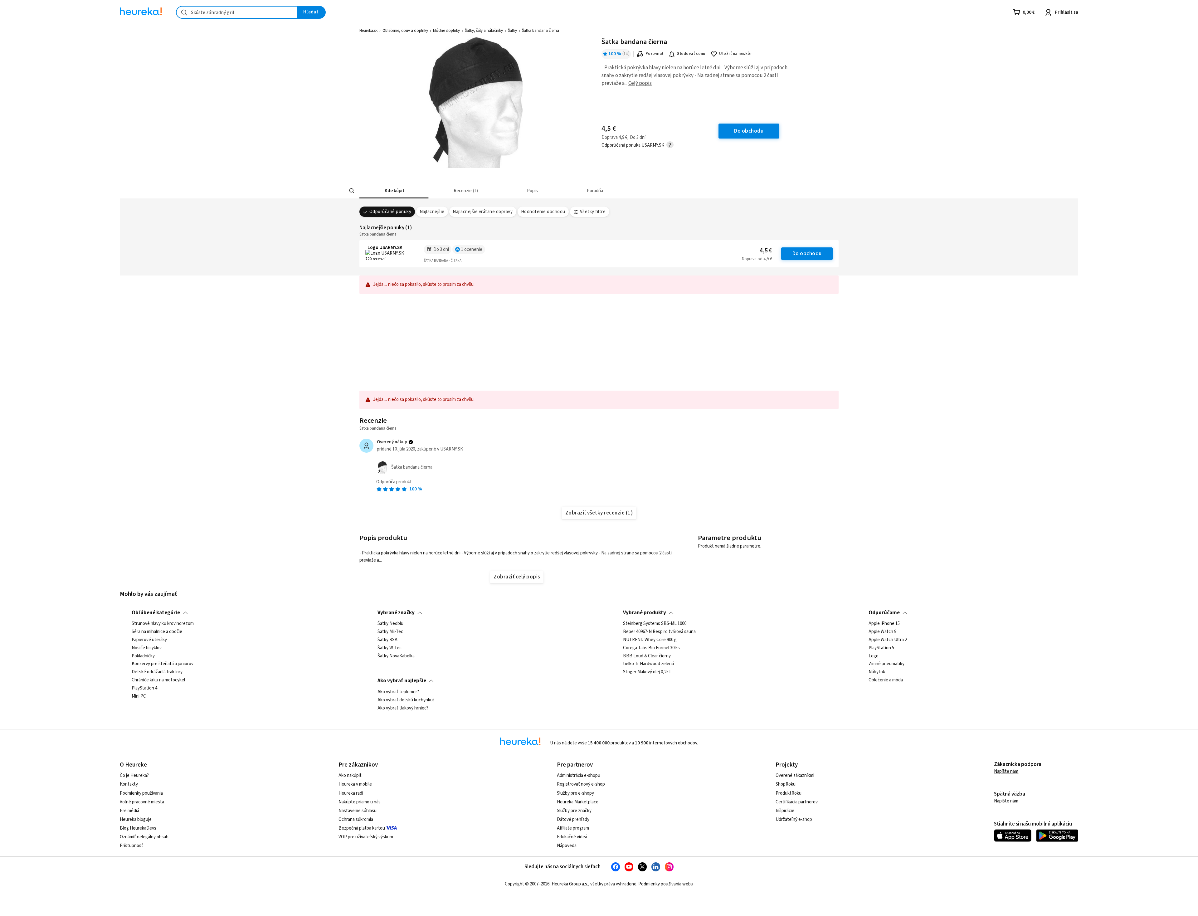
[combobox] (236, 12)
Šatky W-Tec (389, 648)
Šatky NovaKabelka (396, 656)
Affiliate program (573, 828)
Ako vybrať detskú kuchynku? (406, 700)
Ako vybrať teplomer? (398, 692)
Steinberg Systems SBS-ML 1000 (654, 624)
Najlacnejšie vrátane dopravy (483, 211)
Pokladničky (143, 656)
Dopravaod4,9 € (757, 259)
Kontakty (129, 784)
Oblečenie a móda (886, 680)
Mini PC (139, 696)
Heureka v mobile (355, 784)
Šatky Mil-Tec (390, 632)
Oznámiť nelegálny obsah (144, 837)
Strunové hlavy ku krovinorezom (163, 624)
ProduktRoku (788, 793)
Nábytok (877, 672)
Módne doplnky (446, 30)
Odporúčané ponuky (390, 211)
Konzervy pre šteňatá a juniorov (162, 664)
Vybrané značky (396, 612)
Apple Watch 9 (882, 632)
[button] (393, 190)
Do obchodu (807, 253)
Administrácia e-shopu (578, 775)
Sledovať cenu (691, 53)
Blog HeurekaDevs (138, 828)
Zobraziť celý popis (517, 577)
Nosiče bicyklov (147, 648)
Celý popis (640, 83)
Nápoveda (567, 845)
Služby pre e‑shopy (575, 793)
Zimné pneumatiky (886, 664)
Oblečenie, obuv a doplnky (405, 30)
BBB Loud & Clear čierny (647, 656)
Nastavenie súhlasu (357, 810)
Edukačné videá (572, 837)
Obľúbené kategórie (156, 612)
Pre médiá (129, 810)
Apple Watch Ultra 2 (888, 640)
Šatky (512, 30)
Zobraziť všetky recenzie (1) (599, 513)
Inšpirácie (785, 810)
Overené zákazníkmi (795, 775)
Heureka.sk (368, 30)
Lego (874, 656)
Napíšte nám (1006, 771)
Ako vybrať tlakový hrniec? (402, 708)
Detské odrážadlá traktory (157, 672)
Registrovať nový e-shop (581, 784)
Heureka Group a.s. (570, 884)
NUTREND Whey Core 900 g (650, 640)
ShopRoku (786, 784)
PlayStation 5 (881, 648)
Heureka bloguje (136, 819)
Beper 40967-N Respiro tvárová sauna (659, 632)
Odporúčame (884, 612)
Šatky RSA (387, 640)
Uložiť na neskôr (735, 53)
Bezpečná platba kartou (361, 828)
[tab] (393, 190)
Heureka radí (350, 793)
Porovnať (654, 53)
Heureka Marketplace (577, 802)
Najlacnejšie (432, 211)
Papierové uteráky (149, 640)
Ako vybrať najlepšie (401, 681)
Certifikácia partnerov (797, 802)
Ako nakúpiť (350, 775)
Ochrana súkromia (355, 819)
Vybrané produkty (644, 612)
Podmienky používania (141, 793)
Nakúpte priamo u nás (359, 802)
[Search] (352, 191)
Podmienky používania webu (665, 884)
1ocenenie (471, 249)
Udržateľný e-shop (794, 819)
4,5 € (766, 250)
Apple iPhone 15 (884, 624)
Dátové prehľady (573, 819)
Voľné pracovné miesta (142, 802)
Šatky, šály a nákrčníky (484, 30)
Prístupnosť (131, 845)
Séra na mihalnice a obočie (157, 632)
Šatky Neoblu (390, 624)
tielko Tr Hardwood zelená (648, 664)
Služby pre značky (574, 810)
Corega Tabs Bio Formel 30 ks (651, 648)
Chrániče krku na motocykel (158, 680)
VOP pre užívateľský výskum (365, 837)
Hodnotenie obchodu (543, 211)
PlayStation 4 (144, 688)
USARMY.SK (451, 449)
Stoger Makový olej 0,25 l (646, 672)
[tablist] (561, 190)
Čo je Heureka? (134, 775)
